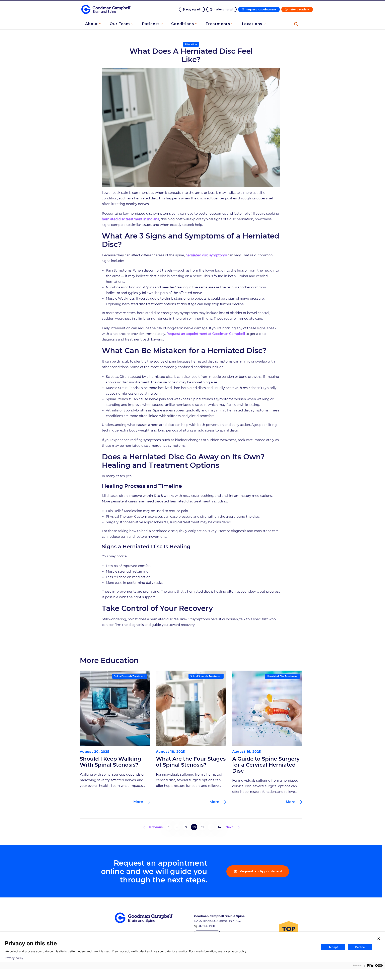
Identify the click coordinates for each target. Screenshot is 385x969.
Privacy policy (14, 958)
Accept (333, 947)
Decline (360, 947)
